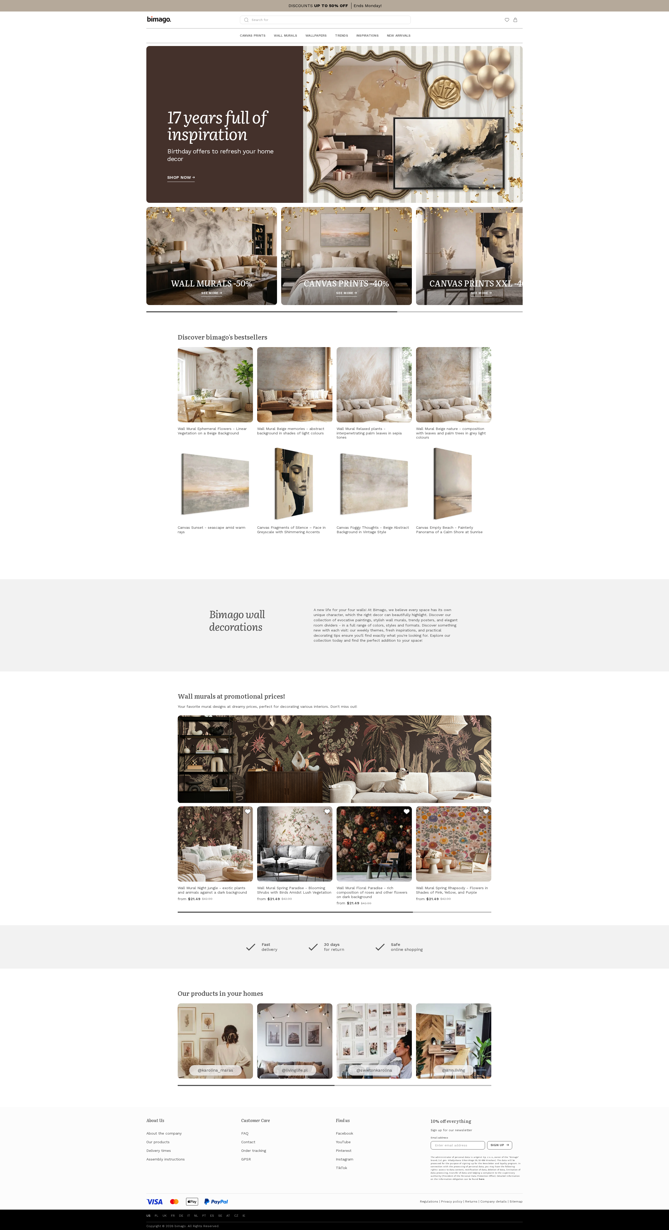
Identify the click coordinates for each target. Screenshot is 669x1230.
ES (212, 1215)
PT (204, 1215)
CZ (236, 1215)
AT (228, 1215)
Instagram (344, 1159)
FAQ (245, 1133)
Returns (471, 1201)
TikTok (341, 1168)
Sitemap (516, 1201)
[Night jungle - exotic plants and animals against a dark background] (248, 812)
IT (188, 1215)
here (481, 1179)
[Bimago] (160, 20)
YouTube (343, 1142)
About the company (164, 1133)
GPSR (246, 1159)
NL (196, 1215)
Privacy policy (451, 1201)
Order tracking (253, 1150)
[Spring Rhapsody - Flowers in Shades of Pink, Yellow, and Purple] (486, 812)
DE (181, 1215)
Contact (248, 1142)
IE (244, 1215)
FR (173, 1215)
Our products (158, 1142)
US (148, 1215)
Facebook (344, 1133)
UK (165, 1215)
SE (220, 1215)
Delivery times (158, 1150)
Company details (493, 1201)
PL (156, 1215)
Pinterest (343, 1150)
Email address (439, 1137)
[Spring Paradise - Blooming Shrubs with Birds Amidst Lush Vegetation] (327, 812)
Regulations (429, 1201)
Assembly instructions (165, 1159)
